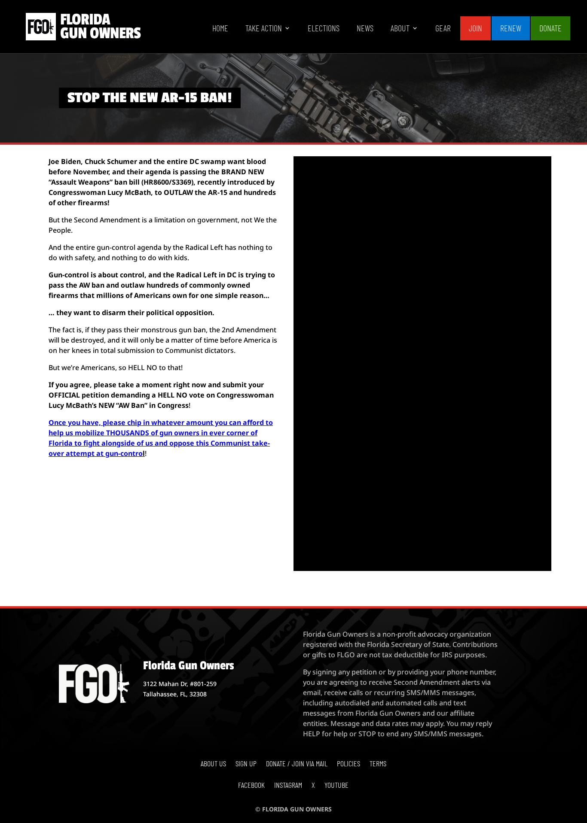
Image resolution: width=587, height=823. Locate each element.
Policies (348, 764)
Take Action (263, 29)
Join (475, 28)
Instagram (288, 786)
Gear (443, 29)
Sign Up (246, 764)
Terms (378, 764)
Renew (510, 28)
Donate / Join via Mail (296, 764)
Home (220, 29)
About (400, 29)
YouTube (336, 786)
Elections (323, 29)
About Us (213, 764)
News (365, 29)
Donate (550, 28)
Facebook (251, 786)
